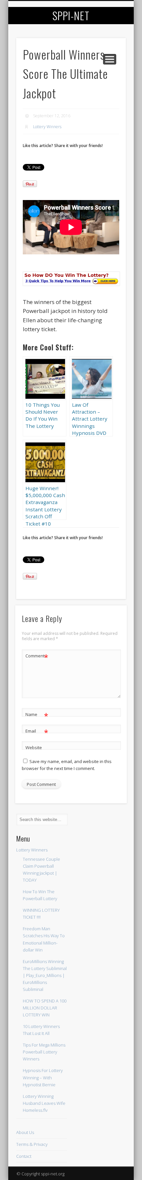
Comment (36, 657)
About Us (25, 1132)
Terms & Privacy (32, 1144)
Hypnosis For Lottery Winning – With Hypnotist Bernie (43, 1077)
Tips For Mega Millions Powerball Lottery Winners (44, 1052)
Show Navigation (109, 59)
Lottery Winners (47, 126)
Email (36, 732)
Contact (23, 1156)
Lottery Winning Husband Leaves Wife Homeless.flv (44, 1103)
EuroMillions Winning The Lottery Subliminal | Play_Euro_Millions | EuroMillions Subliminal (45, 975)
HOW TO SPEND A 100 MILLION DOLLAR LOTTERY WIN (44, 1008)
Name (36, 715)
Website (33, 747)
